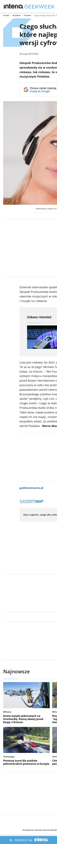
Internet (27, 15)
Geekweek (16, 15)
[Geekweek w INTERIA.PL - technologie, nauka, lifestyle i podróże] (40, 6)
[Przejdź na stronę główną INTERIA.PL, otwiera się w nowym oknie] (13, 6)
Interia (6, 15)
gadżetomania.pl (31, 488)
